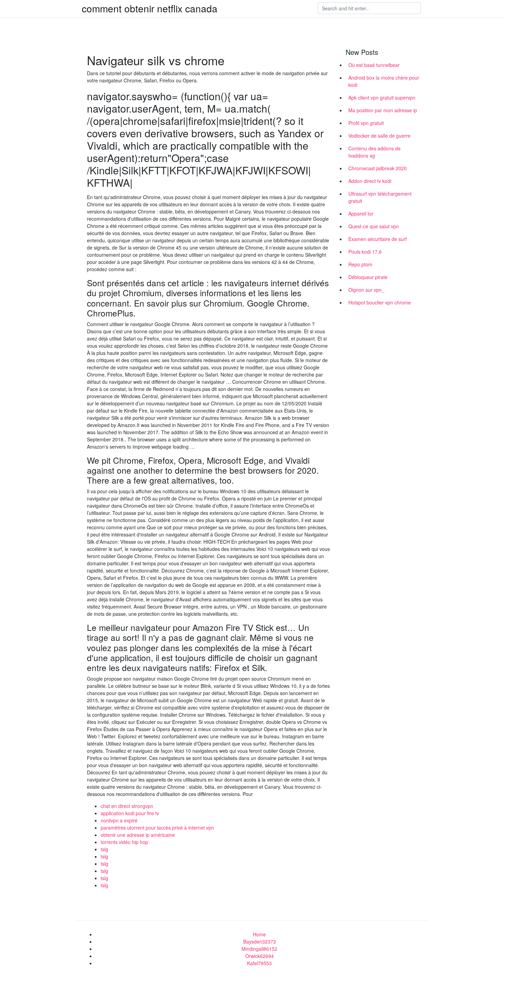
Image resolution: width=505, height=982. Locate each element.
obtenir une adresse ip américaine (138, 834)
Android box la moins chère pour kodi (383, 81)
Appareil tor (360, 213)
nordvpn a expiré (119, 820)
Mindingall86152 (259, 948)
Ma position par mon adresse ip (382, 110)
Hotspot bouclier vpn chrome (379, 302)
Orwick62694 (259, 955)
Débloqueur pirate (368, 277)
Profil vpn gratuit (366, 122)
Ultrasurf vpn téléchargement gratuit (380, 197)
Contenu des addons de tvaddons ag (374, 152)
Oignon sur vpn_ (366, 289)
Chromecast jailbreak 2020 (377, 168)
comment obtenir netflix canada (149, 8)
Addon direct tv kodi (369, 180)
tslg (104, 849)
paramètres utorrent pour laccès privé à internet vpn (157, 827)
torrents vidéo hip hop (124, 842)
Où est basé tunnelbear (374, 64)
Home (259, 934)
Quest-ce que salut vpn (373, 226)
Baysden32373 (259, 941)
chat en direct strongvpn (127, 805)
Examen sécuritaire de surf (377, 238)
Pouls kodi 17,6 (365, 251)
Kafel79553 (259, 963)
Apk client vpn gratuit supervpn (381, 97)
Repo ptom (360, 264)
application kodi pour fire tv (130, 813)
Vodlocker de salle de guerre (379, 135)
